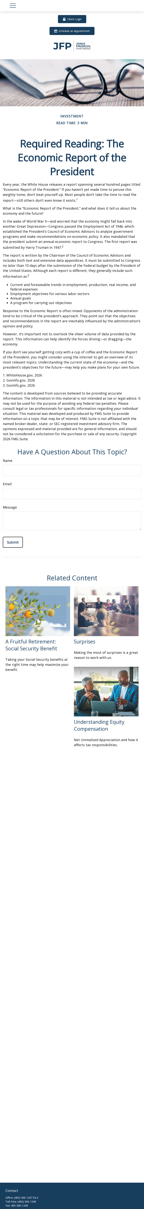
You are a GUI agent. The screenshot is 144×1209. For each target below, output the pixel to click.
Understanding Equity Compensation (99, 725)
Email (7, 484)
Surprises (84, 641)
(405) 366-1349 (27, 1201)
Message (10, 507)
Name (7, 460)
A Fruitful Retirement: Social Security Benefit (31, 645)
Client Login (74, 19)
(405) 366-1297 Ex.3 (26, 1197)
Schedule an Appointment (74, 31)
